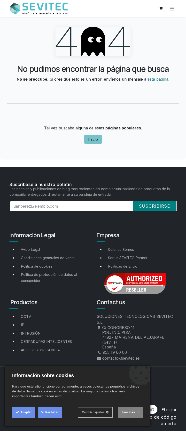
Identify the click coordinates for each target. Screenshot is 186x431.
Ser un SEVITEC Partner (127, 257)
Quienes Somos (121, 249)
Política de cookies (37, 266)
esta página (157, 79)
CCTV (26, 316)
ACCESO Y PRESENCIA (40, 350)
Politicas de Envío (122, 266)
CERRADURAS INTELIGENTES (46, 341)
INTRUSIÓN (30, 333)
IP (22, 324)
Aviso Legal (30, 249)
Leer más (128, 412)
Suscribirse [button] (154, 206)
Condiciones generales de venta (48, 257)
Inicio (93, 139)
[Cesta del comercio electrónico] (160, 8)
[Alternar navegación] (172, 8)
